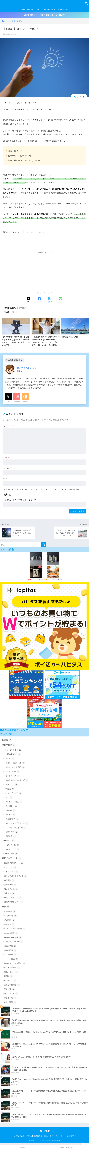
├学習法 (9, 789)
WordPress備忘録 (12, 937)
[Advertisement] (44, 271)
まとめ (6, 740)
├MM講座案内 (11, 819)
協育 (38, 9)
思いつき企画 (10, 889)
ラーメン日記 (11, 959)
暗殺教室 (9, 893)
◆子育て (9, 841)
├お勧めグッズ (11, 845)
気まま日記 (10, 998)
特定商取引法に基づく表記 (37, 1136)
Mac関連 (9, 924)
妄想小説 (9, 880)
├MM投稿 (9, 810)
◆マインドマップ (13, 793)
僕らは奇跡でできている (15, 876)
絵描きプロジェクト (13, 902)
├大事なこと (10, 784)
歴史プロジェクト (12, 898)
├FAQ (8, 797)
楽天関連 (9, 989)
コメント (16, 312)
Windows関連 (10, 933)
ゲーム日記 (10, 867)
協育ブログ (21, 308)
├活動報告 (9, 836)
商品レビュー (10, 972)
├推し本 (8, 759)
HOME (46, 1131)
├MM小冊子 (10, 806)
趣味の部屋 (10, 1002)
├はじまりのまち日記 (14, 767)
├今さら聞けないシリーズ (15, 780)
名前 (6, 457)
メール (7, 468)
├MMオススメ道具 (13, 802)
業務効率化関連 (11, 985)
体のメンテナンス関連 (14, 963)
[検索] (43, 544)
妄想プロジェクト (48, 9)
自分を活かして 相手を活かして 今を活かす (44, 15)
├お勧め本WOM (12, 754)
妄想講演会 (10, 885)
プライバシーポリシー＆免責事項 (63, 1136)
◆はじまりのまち (12, 750)
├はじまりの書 (11, 771)
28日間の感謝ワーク (13, 863)
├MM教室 (9, 815)
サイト (6, 479)
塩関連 (8, 976)
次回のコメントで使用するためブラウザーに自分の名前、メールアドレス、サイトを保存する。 (43, 489)
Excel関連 (9, 911)
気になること (10, 993)
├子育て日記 (10, 853)
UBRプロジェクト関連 (14, 929)
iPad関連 (9, 920)
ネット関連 (10, 955)
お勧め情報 (10, 946)
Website (25, 401)
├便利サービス (11, 849)
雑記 (6, 906)
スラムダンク (10, 872)
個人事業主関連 (11, 967)
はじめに (30, 9)
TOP (23, 9)
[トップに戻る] (3, 1138)
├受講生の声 (10, 832)
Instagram (17, 401)
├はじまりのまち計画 (14, 763)
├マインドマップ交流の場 (15, 823)
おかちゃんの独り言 (13, 942)
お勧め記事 (10, 950)
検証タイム (10, 980)
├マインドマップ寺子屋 (14, 828)
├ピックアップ (11, 776)
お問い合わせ (63, 9)
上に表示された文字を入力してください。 (21, 500)
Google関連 (10, 916)
